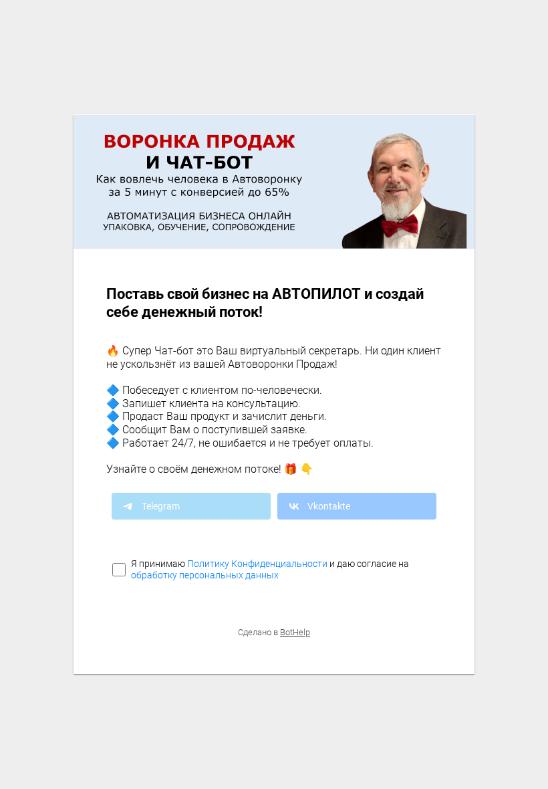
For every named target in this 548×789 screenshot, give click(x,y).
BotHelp (295, 632)
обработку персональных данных (205, 575)
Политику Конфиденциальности (257, 563)
